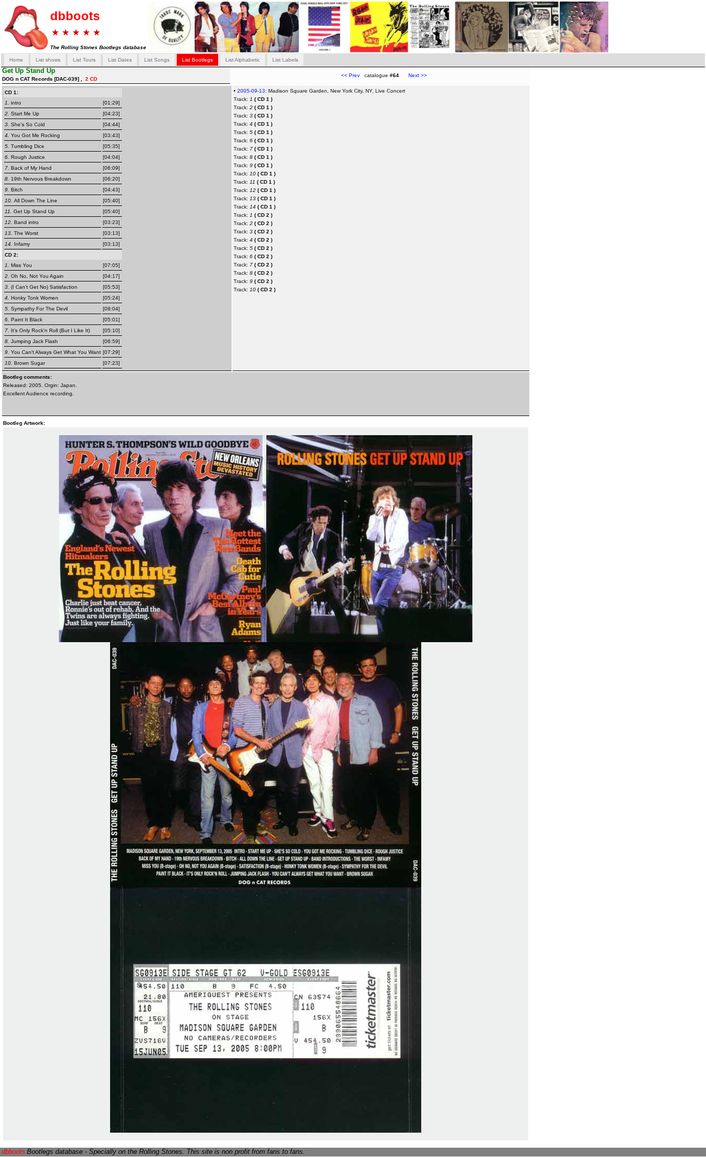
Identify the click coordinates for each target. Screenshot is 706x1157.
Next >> (413, 75)
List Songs (157, 60)
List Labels (285, 60)
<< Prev (350, 75)
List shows (48, 60)
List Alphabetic (242, 60)
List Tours (84, 60)
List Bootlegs (197, 60)
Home (16, 60)
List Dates (120, 60)
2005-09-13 (251, 91)
